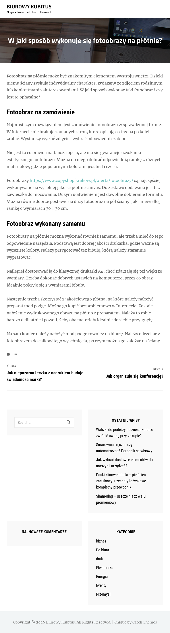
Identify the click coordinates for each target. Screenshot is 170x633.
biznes (101, 541)
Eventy (101, 585)
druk (14, 354)
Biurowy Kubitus (29, 6)
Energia (102, 576)
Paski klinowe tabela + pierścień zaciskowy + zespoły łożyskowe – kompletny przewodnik (122, 480)
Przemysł (103, 594)
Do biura (102, 550)
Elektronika (104, 567)
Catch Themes (144, 622)
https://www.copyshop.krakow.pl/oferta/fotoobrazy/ (81, 180)
